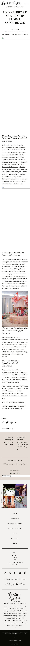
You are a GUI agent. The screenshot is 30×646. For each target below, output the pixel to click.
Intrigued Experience (18, 152)
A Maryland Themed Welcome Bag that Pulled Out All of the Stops (22, 442)
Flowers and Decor (11, 32)
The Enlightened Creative (19, 34)
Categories (15, 473)
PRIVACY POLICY (21, 633)
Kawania (21, 402)
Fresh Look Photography (13, 408)
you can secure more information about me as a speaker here (14, 396)
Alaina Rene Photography (17, 406)
